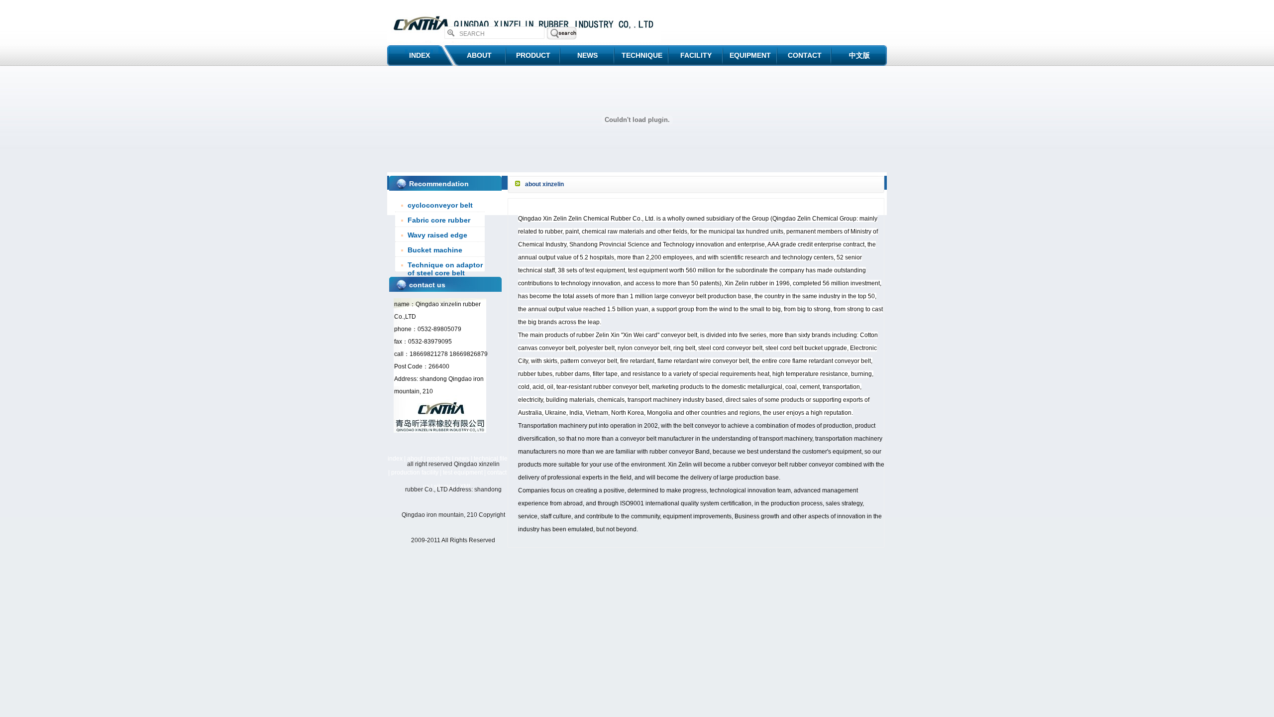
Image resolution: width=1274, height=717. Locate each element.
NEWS (587, 55)
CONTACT (805, 55)
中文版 (859, 55)
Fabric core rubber (439, 220)
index (395, 458)
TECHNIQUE (642, 55)
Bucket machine (435, 250)
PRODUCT (533, 55)
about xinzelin (544, 184)
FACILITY (696, 55)
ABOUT (479, 55)
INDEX (419, 55)
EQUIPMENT (750, 55)
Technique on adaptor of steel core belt (445, 269)
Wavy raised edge (437, 235)
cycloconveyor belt (440, 205)
